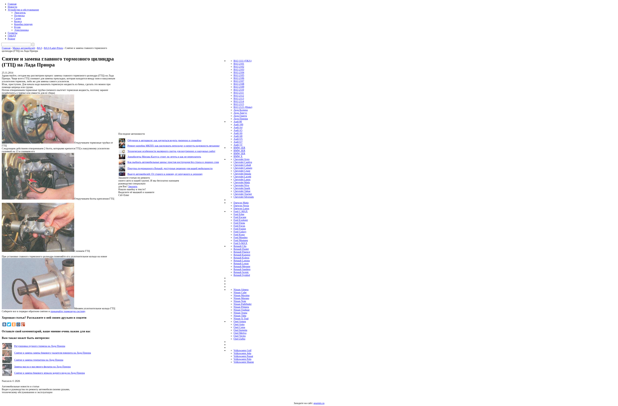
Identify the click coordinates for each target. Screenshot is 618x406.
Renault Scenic (241, 272)
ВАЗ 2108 (239, 84)
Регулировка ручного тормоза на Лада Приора (39, 346)
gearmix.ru (319, 403)
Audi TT (238, 144)
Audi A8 (238, 136)
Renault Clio (240, 246)
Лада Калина (241, 110)
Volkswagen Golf (242, 350)
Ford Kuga (239, 234)
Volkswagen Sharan (244, 362)
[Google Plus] (23, 324)
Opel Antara (240, 321)
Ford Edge (239, 214)
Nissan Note (240, 301)
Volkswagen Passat (243, 356)
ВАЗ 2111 (239, 92)
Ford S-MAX (240, 243)
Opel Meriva (240, 333)
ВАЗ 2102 (239, 66)
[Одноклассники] (14, 324)
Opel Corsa (239, 327)
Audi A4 (238, 127)
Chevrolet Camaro (243, 168)
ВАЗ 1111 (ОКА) (243, 60)
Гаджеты (12, 33)
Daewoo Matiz (241, 202)
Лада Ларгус (240, 113)
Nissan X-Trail (241, 318)
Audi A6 (238, 133)
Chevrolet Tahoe (242, 191)
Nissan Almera (241, 289)
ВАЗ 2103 (239, 69)
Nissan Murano (241, 298)
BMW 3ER (239, 150)
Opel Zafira (239, 338)
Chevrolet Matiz (242, 182)
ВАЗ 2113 (239, 98)
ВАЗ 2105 (239, 75)
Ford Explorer (241, 220)
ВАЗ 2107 (239, 81)
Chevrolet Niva (241, 185)
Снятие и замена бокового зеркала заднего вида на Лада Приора (49, 373)
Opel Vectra (240, 336)
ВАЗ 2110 (239, 89)
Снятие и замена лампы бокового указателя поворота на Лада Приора (52, 352)
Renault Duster (241, 249)
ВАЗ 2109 (239, 86)
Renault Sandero (242, 269)
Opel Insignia (240, 330)
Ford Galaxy (240, 231)
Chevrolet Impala (242, 173)
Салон (17, 18)
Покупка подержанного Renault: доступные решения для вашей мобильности (170, 168)
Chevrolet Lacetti (242, 176)
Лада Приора (241, 118)
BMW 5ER (239, 153)
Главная (12, 4)
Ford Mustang (241, 240)
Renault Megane (242, 266)
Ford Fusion (240, 228)
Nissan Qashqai (241, 309)
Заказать (132, 186)
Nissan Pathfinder (243, 304)
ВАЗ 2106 (239, 78)
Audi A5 (238, 130)
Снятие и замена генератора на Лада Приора (38, 360)
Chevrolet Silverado (244, 197)
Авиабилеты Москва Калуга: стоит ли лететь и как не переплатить (164, 156)
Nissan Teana (240, 312)
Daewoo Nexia (241, 205)
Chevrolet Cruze (242, 170)
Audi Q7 (238, 141)
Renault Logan (241, 263)
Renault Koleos (241, 257)
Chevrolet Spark (242, 188)
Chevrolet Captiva (243, 162)
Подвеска (19, 15)
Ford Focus (239, 225)
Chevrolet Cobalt (242, 165)
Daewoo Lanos (241, 208)
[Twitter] (9, 324)
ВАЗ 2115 (239, 104)
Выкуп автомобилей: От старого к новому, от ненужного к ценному (165, 174)
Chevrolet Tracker (243, 194)
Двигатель (20, 12)
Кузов (17, 27)
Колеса (18, 21)
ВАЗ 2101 (239, 63)
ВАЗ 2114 (239, 101)
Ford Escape (240, 217)
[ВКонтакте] (4, 324)
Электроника (21, 30)
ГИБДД (12, 35)
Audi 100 (238, 124)
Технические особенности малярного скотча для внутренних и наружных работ (171, 151)
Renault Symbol (242, 275)
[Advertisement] (142, 245)
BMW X (238, 156)
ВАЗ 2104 (239, 72)
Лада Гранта (240, 115)
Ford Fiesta (239, 223)
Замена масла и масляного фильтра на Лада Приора (42, 366)
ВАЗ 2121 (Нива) (243, 107)
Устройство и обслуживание (23, 9)
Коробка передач (23, 24)
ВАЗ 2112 (239, 95)
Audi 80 (238, 121)
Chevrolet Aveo (241, 159)
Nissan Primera (241, 307)
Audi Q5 (238, 139)
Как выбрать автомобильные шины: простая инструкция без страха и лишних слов (173, 162)
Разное (11, 38)
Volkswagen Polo (242, 359)
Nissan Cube (240, 292)
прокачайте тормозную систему (68, 311)
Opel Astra (239, 324)
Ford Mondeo (241, 237)
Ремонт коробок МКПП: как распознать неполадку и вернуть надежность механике (173, 145)
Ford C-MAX (241, 211)
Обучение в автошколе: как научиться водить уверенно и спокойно (164, 140)
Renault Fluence (242, 252)
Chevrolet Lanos (242, 179)
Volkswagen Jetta (242, 353)
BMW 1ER (239, 147)
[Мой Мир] (18, 324)
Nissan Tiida (240, 315)
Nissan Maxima (241, 295)
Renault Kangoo (242, 254)
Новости (12, 6)
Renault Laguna (242, 260)
